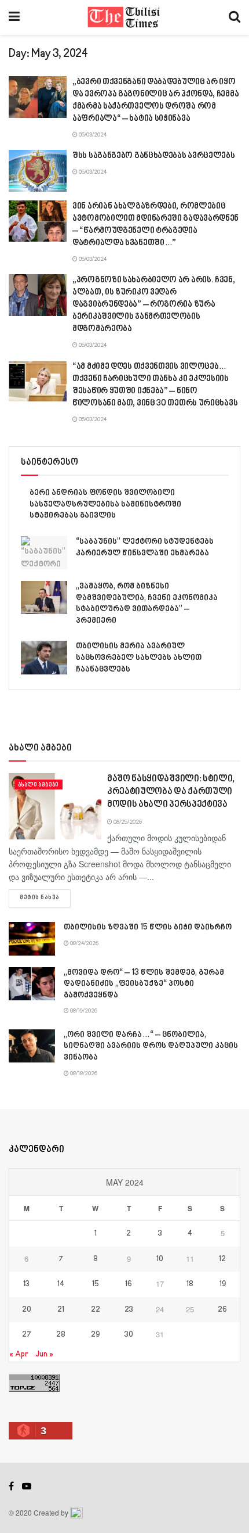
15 (95, 1284)
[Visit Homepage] (124, 17)
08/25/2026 (127, 821)
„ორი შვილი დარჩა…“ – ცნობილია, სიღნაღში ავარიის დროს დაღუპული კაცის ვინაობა (151, 1046)
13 (26, 1284)
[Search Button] (234, 17)
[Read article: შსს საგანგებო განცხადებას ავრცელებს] (38, 171)
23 (128, 1310)
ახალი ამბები (38, 784)
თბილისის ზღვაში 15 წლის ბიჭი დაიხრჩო (148, 927)
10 (159, 1259)
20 (26, 1310)
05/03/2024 (92, 134)
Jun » (44, 1354)
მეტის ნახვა (45, 897)
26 (222, 1310)
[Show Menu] (14, 17)
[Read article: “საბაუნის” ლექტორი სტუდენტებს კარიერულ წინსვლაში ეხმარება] (44, 552)
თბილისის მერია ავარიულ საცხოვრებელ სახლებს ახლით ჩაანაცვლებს (139, 657)
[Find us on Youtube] (26, 1486)
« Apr (18, 1354)
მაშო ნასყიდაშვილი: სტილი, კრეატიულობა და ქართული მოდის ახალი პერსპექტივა (171, 792)
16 (128, 1284)
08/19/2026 (83, 1010)
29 (95, 1335)
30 (128, 1335)
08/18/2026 (83, 1073)
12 (222, 1259)
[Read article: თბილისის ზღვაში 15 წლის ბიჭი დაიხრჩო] (32, 938)
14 (60, 1284)
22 (95, 1310)
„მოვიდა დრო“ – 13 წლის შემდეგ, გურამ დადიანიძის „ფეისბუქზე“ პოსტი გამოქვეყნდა (144, 984)
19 (222, 1284)
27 (26, 1335)
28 (60, 1335)
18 (189, 1284)
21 (60, 1310)
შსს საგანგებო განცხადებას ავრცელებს (153, 155)
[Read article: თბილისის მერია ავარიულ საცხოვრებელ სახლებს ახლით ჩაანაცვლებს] (44, 657)
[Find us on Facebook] (11, 1486)
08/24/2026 (83, 943)
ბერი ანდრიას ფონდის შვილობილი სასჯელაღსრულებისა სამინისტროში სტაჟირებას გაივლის (105, 504)
